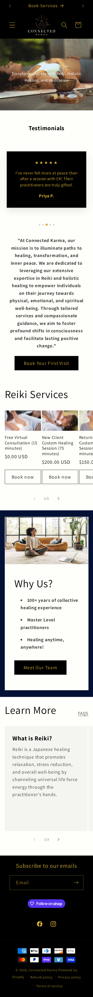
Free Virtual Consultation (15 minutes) (21, 443)
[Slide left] (34, 498)
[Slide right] (58, 498)
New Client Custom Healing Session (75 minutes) (58, 445)
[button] (12, 25)
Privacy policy (69, 977)
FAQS (83, 713)
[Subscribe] (76, 882)
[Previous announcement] (10, 6)
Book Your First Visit (46, 363)
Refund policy (41, 977)
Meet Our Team (40, 667)
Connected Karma (43, 970)
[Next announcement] (83, 6)
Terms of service (49, 986)
